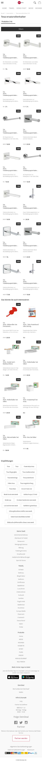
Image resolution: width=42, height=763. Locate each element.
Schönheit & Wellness (21, 535)
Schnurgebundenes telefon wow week (20, 511)
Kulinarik (21, 595)
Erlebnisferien (21, 592)
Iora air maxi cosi (26, 489)
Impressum (30, 750)
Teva (8, 466)
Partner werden (21, 738)
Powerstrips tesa (29, 466)
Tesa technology (12, 478)
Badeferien (21, 586)
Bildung (21, 548)
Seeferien (21, 579)
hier (22, 733)
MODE (21, 639)
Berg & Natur (21, 576)
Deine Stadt (21, 8)
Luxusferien (21, 589)
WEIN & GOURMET (21, 658)
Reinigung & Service (21, 544)
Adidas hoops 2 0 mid (30, 494)
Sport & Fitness (21, 560)
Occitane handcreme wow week (26, 500)
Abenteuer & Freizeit (21, 538)
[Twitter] (21, 722)
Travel (11, 8)
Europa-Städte (21, 611)
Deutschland (21, 621)
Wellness (21, 573)
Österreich (21, 614)
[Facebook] (15, 722)
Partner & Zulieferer (21, 705)
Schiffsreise (21, 582)
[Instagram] (26, 722)
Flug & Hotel (21, 601)
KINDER (21, 655)
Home (4, 8)
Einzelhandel (21, 554)
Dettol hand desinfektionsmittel (20, 517)
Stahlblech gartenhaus (30, 506)
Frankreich (21, 617)
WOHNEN (21, 643)
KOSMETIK (21, 646)
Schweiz (21, 570)
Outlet (21, 652)
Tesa (16, 466)
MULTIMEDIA (21, 662)
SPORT (21, 649)
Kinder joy (8, 500)
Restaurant (21, 541)
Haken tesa (11, 483)
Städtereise (21, 605)
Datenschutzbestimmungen (16, 750)
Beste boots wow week (11, 494)
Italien (21, 624)
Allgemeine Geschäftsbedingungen (21, 747)
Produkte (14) (7, 21)
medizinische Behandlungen (21, 557)
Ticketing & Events (21, 551)
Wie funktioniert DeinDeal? (21, 689)
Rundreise (21, 608)
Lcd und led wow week (11, 506)
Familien (21, 598)
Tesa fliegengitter (11, 472)
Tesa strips (12, 489)
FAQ (21, 701)
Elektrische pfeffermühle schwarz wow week (20, 522)
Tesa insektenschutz (29, 472)
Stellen (21, 692)
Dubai (21, 627)
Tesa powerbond (28, 478)
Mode (31, 8)
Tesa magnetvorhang (26, 483)
